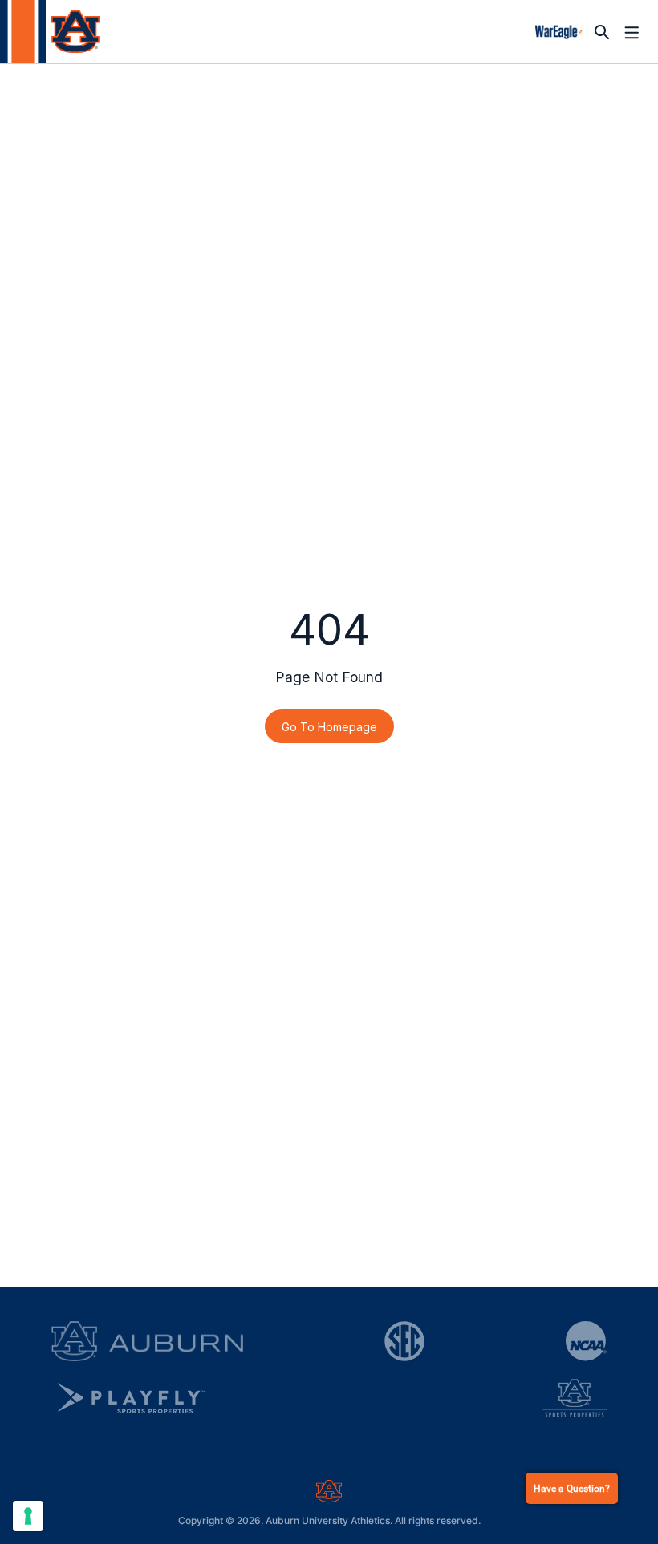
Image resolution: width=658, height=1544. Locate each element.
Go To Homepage (329, 727)
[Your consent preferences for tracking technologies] (28, 1516)
